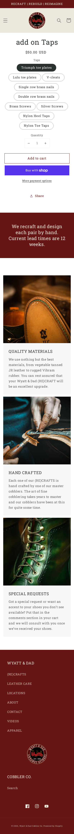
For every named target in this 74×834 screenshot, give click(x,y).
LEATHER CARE (19, 684)
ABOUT (12, 702)
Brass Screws (20, 106)
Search (12, 788)
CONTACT (14, 712)
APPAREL (14, 730)
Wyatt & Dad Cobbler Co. (31, 826)
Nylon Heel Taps (36, 116)
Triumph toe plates (36, 67)
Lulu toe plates (25, 77)
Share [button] (39, 196)
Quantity (37, 135)
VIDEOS (13, 721)
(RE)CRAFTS (16, 674)
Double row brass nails (36, 96)
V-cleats (53, 77)
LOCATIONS (16, 693)
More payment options (37, 180)
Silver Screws (52, 106)
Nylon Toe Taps (36, 125)
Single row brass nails (36, 87)
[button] (5, 20)
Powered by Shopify (53, 826)
